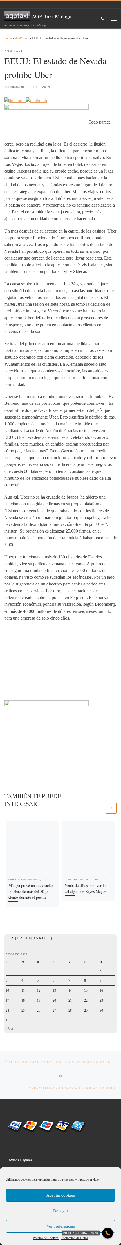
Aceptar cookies (60, 1195)
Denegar (60, 1210)
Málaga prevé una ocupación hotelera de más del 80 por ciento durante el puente (31, 891)
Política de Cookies (46, 1238)
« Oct (9, 1029)
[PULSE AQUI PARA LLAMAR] (107, 1233)
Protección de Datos (74, 1238)
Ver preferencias (60, 1226)
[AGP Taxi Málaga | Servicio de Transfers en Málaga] (17, 15)
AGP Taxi (21, 38)
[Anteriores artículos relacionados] (99, 808)
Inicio (8, 38)
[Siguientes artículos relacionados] (111, 808)
